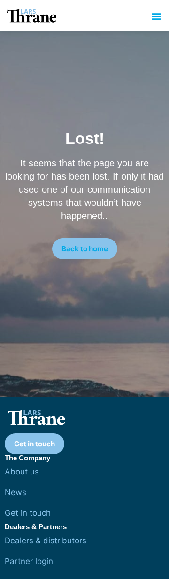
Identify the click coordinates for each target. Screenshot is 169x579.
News (15, 492)
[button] (156, 15)
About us (22, 471)
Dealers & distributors (45, 540)
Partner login (29, 561)
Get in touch (28, 513)
